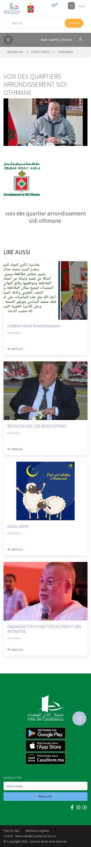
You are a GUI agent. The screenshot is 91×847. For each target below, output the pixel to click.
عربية (82, 5)
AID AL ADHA (17, 526)
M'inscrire (45, 796)
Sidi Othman (15, 52)
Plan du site (11, 830)
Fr (71, 5)
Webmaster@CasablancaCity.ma (35, 836)
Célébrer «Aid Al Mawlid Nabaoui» (33, 325)
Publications (65, 52)
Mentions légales (37, 830)
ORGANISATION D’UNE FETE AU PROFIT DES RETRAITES (44, 629)
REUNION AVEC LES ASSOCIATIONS (36, 426)
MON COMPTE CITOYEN (57, 40)
